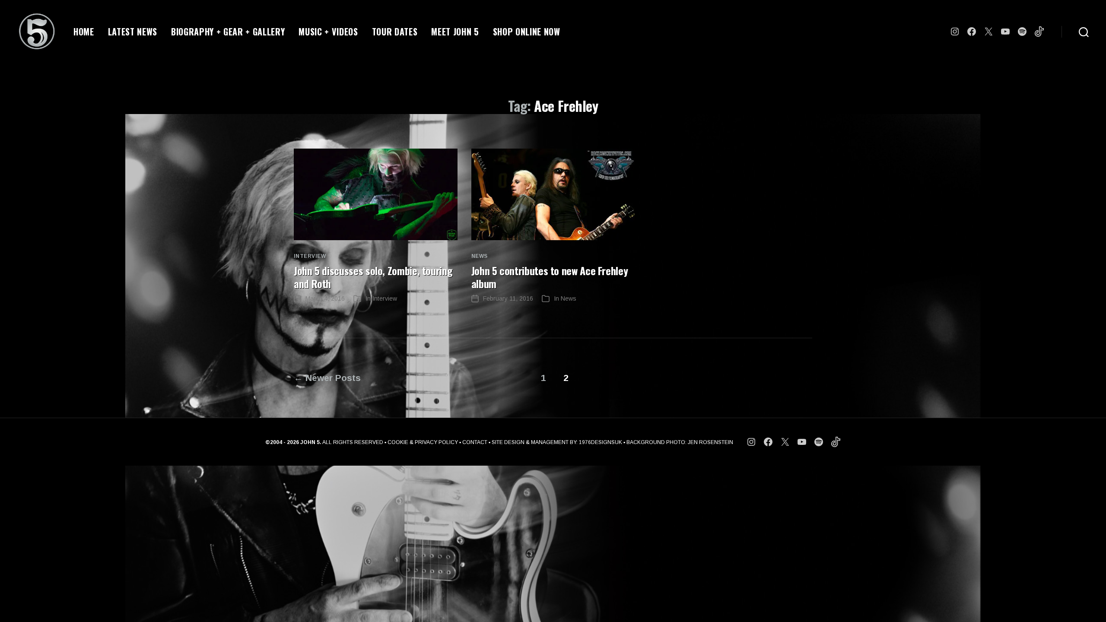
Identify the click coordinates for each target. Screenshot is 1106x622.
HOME (83, 31)
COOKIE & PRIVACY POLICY (423, 442)
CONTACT (474, 442)
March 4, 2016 (325, 298)
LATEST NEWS (132, 31)
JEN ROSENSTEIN (710, 442)
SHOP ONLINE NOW (526, 31)
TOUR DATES (395, 31)
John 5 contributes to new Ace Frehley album (549, 277)
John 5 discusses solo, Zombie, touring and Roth (373, 277)
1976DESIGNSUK (600, 442)
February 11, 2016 (508, 298)
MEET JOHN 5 (455, 31)
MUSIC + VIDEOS (328, 31)
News (479, 256)
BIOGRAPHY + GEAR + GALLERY (228, 31)
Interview (310, 256)
